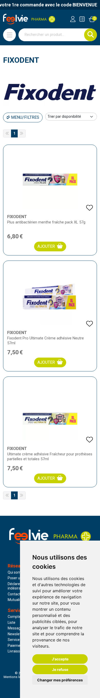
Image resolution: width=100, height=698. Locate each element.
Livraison (15, 651)
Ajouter (46, 246)
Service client (18, 640)
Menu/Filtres (24, 117)
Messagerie (17, 628)
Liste (11, 622)
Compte (14, 617)
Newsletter (16, 634)
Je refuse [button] (60, 669)
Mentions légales (16, 677)
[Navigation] (9, 34)
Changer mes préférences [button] (60, 680)
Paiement (16, 645)
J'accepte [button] (60, 659)
